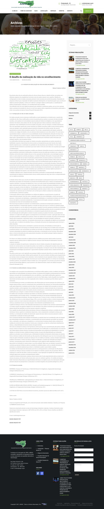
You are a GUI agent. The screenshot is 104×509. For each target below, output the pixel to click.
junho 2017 (71, 328)
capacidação (84, 133)
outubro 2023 (72, 245)
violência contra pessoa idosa (78, 195)
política (85, 181)
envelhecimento (74, 163)
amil (86, 129)
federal (72, 167)
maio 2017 (71, 331)
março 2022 (71, 267)
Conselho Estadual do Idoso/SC (85, 505)
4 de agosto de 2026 (80, 78)
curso (82, 146)
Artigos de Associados (15, 73)
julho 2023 (71, 250)
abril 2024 (71, 237)
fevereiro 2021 (72, 297)
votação (73, 199)
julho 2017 (71, 325)
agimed (78, 129)
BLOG (36, 11)
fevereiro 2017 (72, 339)
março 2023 (71, 256)
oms (80, 178)
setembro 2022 (72, 262)
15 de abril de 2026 (79, 102)
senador (85, 188)
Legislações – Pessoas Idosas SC (72, 503)
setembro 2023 (72, 248)
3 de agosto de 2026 (80, 94)
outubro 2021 (72, 275)
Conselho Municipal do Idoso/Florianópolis (65, 505)
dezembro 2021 (72, 270)
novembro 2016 (72, 347)
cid (71, 136)
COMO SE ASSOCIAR (26, 11)
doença (72, 156)
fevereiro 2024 (72, 239)
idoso (72, 174)
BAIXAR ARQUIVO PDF (15, 419)
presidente (86, 185)
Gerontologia (74, 171)
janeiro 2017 (71, 342)
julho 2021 (71, 284)
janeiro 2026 (71, 228)
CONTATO (69, 11)
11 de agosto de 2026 (80, 65)
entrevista (82, 160)
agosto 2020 (71, 308)
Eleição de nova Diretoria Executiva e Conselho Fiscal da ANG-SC (82, 99)
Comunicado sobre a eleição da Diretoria (77, 141)
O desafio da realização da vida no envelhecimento (35, 77)
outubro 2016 (72, 350)
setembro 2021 (72, 278)
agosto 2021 (71, 281)
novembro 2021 (72, 273)
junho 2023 (71, 253)
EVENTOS (61, 11)
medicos (72, 178)
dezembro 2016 (72, 344)
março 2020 (71, 314)
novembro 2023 (72, 242)
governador (85, 171)
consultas (73, 146)
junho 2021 (71, 286)
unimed (72, 192)
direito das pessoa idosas (77, 153)
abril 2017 (71, 333)
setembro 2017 (72, 319)
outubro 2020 (72, 306)
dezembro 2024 (72, 234)
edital (80, 156)
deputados (73, 149)
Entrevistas (71, 115)
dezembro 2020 (72, 303)
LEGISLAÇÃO (44, 11)
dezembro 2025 (72, 231)
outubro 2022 (72, 259)
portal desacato (75, 185)
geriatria (81, 167)
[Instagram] (42, 473)
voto (81, 199)
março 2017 (71, 336)
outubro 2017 (72, 317)
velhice (80, 192)
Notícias (71, 118)
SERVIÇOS (53, 11)
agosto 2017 (71, 322)
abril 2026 (71, 226)
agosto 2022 (71, 264)
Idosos (80, 174)
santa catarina (74, 188)
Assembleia (73, 133)
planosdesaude (74, 181)
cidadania (79, 136)
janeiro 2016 (71, 353)
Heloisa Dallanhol (26, 79)
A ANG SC (14, 11)
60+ (71, 129)
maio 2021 (71, 289)
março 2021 (71, 295)
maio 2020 (71, 311)
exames (85, 163)
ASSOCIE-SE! (88, 10)
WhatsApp (73, 202)
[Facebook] (38, 473)
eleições (73, 160)
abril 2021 (71, 292)
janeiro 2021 (71, 300)
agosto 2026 (71, 223)
